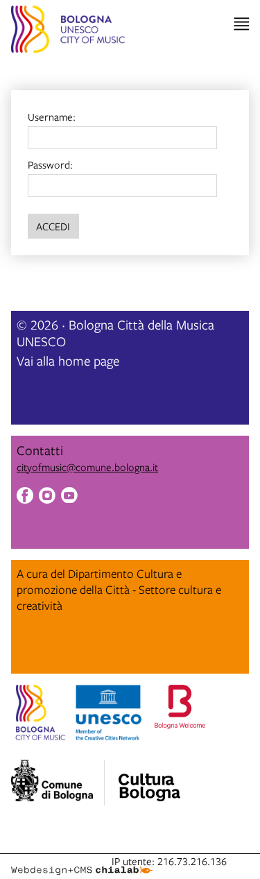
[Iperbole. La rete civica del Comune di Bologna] (58, 782)
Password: (50, 164)
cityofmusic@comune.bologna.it (87, 467)
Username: (52, 116)
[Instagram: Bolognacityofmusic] (47, 497)
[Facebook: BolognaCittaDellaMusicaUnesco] (25, 497)
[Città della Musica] (149, 778)
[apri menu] (241, 24)
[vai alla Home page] (68, 31)
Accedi (53, 226)
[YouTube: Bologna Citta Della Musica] (69, 497)
